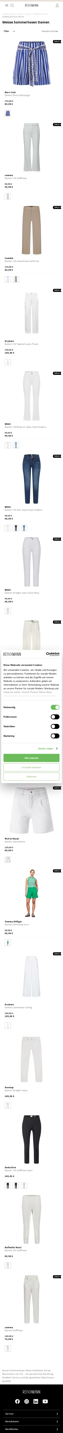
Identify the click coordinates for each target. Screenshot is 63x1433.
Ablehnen (31, 776)
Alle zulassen (31, 758)
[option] (8, 113)
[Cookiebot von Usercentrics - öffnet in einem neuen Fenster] (46, 654)
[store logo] (31, 5)
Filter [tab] (6, 31)
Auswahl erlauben (31, 767)
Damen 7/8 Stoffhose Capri (19, 1170)
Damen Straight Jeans (16, 1090)
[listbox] (31, 113)
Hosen (27, 14)
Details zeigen (45, 748)
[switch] (55, 717)
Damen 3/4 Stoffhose (16, 1250)
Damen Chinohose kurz (17, 924)
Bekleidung (17, 14)
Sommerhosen (40, 14)
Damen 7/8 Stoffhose (16, 178)
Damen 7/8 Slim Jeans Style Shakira (23, 510)
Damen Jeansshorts (15, 841)
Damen (5, 14)
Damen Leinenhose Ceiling (18, 1007)
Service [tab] (9, 1413)
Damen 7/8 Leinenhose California (22, 261)
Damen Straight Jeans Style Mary (22, 593)
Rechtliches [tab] (11, 1429)
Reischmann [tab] (12, 1421)
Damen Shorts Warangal (17, 95)
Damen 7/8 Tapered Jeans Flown (22, 344)
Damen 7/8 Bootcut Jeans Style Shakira (25, 427)
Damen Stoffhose (14, 1330)
